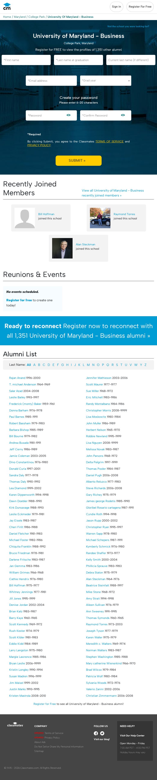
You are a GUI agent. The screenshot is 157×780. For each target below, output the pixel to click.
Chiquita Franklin (20, 546)
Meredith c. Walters (99, 644)
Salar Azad (15, 391)
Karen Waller (94, 637)
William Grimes (19, 572)
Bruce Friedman (19, 553)
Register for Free (45, 704)
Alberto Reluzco (96, 481)
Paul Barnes (16, 417)
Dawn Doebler (18, 501)
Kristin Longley (19, 670)
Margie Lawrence (20, 657)
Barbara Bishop (19, 430)
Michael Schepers (97, 540)
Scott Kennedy (18, 624)
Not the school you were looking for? (128, 26)
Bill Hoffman (46, 214)
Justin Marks (17, 689)
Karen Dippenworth (22, 495)
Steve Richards (96, 488)
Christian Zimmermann (101, 696)
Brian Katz (15, 611)
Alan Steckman (85, 244)
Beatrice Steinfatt (97, 585)
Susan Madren (18, 676)
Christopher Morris (98, 410)
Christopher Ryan (97, 527)
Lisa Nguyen (94, 443)
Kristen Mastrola (19, 696)
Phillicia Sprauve (97, 566)
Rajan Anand (17, 378)
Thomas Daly (17, 481)
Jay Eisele (15, 520)
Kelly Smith (93, 559)
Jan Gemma (17, 566)
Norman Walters (96, 650)
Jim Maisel (16, 683)
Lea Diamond (17, 488)
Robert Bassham (20, 423)
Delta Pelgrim (95, 462)
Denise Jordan (18, 605)
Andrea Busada (19, 443)
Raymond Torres (124, 214)
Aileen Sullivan (95, 605)
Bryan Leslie (17, 663)
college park (36, 17)
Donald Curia (17, 469)
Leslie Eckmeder (20, 514)
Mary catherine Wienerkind (104, 663)
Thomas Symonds (98, 618)
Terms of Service (109, 141)
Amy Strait (93, 598)
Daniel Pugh (94, 475)
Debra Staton (94, 572)
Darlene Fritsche (20, 559)
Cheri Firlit (16, 527)
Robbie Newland (96, 436)
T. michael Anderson (22, 384)
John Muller (93, 423)
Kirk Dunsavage (19, 507)
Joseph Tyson (95, 631)
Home (7, 17)
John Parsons (94, 456)
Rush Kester (17, 631)
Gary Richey (94, 495)
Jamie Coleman (19, 456)
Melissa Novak (95, 449)
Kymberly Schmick (98, 546)
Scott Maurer (94, 384)
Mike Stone (93, 592)
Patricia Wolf (94, 676)
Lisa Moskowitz (96, 417)
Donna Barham (18, 410)
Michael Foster (18, 540)
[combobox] (105, 81)
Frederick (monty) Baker (25, 404)
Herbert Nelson (96, 430)
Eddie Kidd (16, 644)
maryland (20, 17)
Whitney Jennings (21, 592)
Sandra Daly (16, 475)
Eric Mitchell (94, 397)
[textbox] (105, 81)
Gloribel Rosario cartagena (103, 507)
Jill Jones (15, 598)
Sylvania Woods (96, 683)
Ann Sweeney (95, 611)
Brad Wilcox (94, 670)
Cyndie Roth (94, 514)
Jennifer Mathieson (98, 378)
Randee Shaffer (96, 553)
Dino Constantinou (21, 462)
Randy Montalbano (98, 404)
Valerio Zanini (95, 689)
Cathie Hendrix (19, 579)
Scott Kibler (17, 637)
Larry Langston (18, 650)
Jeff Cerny (16, 449)
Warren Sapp (94, 533)
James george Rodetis (101, 501)
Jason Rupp (93, 520)
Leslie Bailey (17, 397)
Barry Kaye (16, 618)
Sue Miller (92, 391)
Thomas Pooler (96, 469)
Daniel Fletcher (19, 533)
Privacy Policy (38, 145)
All (29, 365)
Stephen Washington (99, 657)
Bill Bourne (16, 436)
